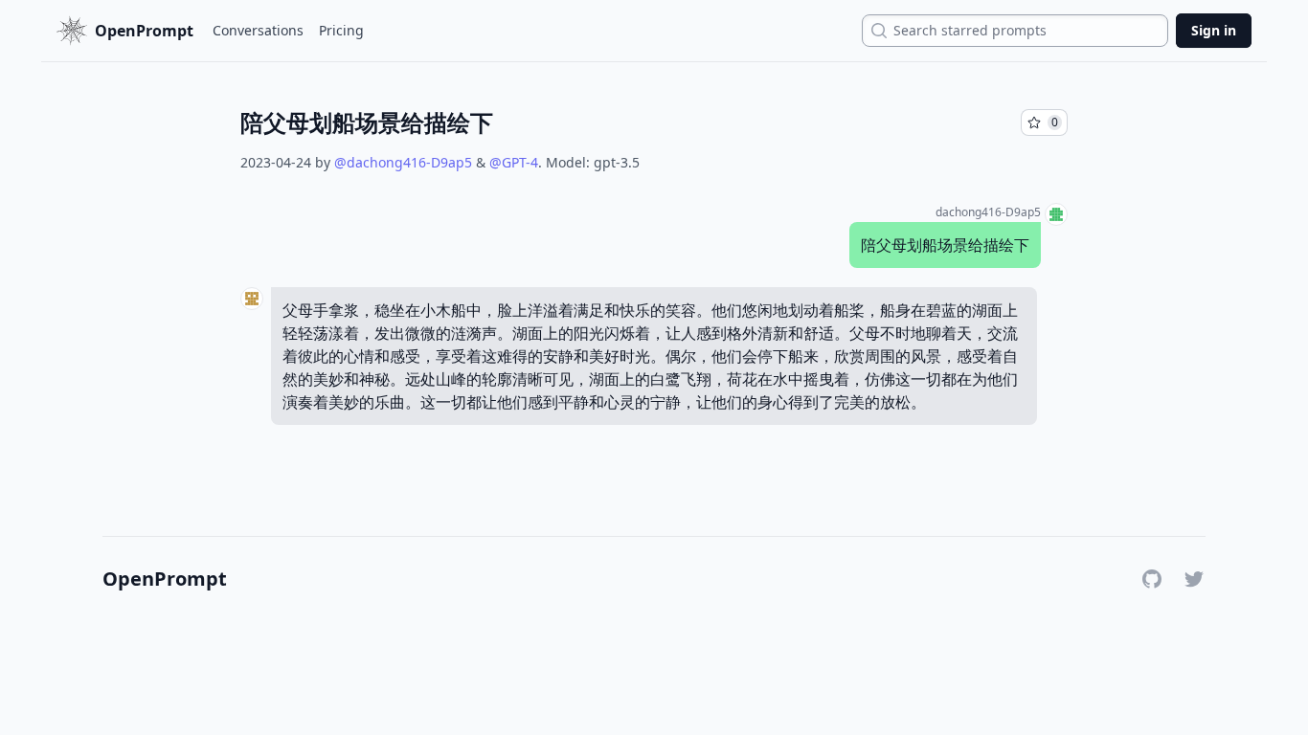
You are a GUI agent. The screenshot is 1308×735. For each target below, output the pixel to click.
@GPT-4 (513, 162)
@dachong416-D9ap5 (403, 162)
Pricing (341, 30)
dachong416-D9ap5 (988, 212)
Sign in (1213, 30)
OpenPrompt (164, 579)
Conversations (258, 30)
